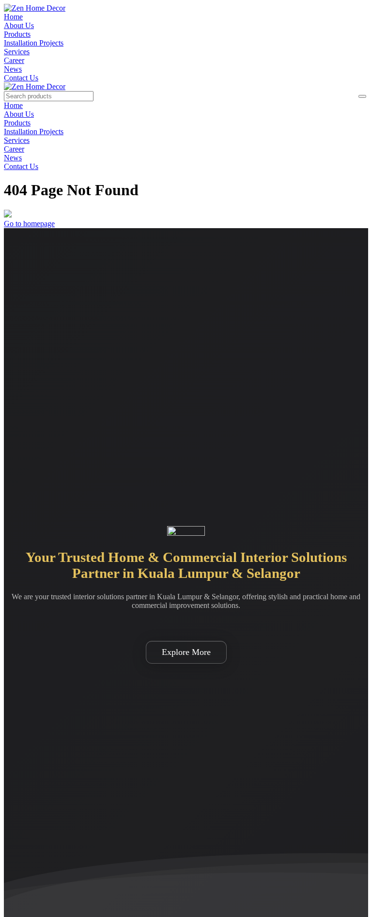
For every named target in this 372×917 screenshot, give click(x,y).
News (13, 69)
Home (13, 17)
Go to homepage (29, 223)
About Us (19, 25)
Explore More (186, 652)
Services (17, 51)
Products (17, 34)
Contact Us (21, 78)
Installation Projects (33, 43)
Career (14, 60)
